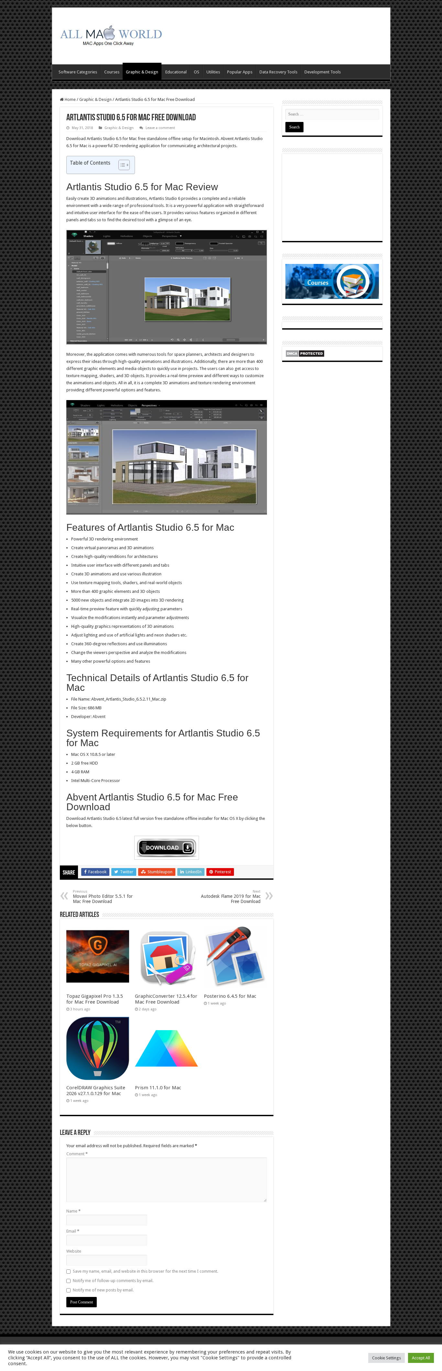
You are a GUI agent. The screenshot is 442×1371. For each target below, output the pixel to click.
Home (70, 99)
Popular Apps (239, 72)
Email (72, 1231)
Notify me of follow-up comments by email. (113, 1280)
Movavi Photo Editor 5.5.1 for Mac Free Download (103, 896)
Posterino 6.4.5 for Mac (230, 996)
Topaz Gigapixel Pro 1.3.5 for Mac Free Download (94, 999)
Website (73, 1251)
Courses (111, 72)
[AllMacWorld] (110, 34)
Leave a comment (160, 128)
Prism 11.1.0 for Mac (158, 1088)
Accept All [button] (421, 1357)
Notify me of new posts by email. (103, 1290)
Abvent (99, 716)
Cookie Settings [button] (386, 1357)
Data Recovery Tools (278, 72)
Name (73, 1211)
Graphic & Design (142, 72)
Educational (176, 72)
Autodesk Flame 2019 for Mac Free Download (230, 896)
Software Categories (78, 72)
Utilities (213, 72)
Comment (77, 1153)
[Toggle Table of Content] (121, 164)
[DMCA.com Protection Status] (305, 353)
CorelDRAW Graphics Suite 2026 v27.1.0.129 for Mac (95, 1090)
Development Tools (322, 72)
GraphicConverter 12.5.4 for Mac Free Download (166, 999)
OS (196, 72)
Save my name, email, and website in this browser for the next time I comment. (145, 1271)
